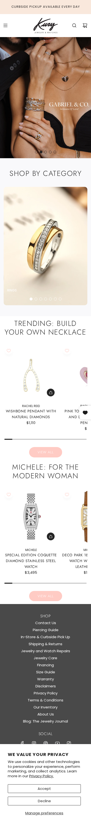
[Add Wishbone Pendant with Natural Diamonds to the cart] (51, 392)
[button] (31, 299)
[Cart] (85, 25)
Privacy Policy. (41, 775)
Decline (44, 800)
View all (46, 452)
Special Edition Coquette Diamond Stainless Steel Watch (31, 560)
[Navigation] (5, 25)
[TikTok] (69, 743)
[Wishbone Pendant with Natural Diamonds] (31, 373)
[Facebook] (22, 743)
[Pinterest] (45, 743)
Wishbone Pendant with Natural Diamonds (31, 414)
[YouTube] (57, 743)
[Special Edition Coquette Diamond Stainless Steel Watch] (31, 516)
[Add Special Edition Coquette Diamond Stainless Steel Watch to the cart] (51, 536)
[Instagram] (34, 743)
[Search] (74, 25)
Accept (44, 788)
